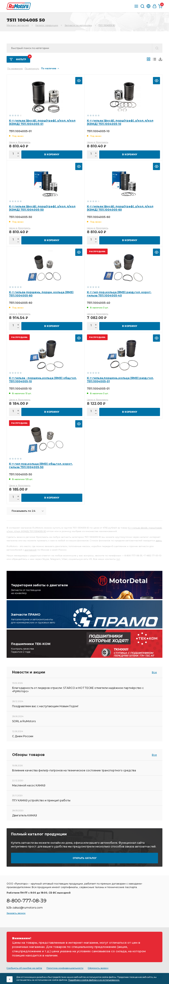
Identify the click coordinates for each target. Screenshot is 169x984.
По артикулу (32, 68)
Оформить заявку (98, 968)
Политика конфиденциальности (64, 968)
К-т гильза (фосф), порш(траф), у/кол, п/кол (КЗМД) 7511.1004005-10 (120, 122)
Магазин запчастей (18, 25)
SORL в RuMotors (24, 721)
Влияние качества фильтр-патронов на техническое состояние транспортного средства (74, 770)
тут (118, 559)
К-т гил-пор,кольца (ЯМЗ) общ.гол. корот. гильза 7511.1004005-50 (41, 465)
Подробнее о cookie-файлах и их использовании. (94, 980)
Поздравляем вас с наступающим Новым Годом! (45, 706)
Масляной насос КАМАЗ (28, 785)
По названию (15, 68)
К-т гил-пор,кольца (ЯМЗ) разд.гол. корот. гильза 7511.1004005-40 (119, 294)
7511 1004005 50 (107, 25)
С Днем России (22, 736)
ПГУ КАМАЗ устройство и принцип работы (41, 800)
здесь (159, 540)
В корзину (51, 154)
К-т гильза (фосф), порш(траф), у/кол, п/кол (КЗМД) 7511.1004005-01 (42, 122)
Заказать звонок (16, 913)
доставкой (31, 549)
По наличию (48, 68)
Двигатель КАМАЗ (24, 815)
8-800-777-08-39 (26, 901)
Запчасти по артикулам (78, 25)
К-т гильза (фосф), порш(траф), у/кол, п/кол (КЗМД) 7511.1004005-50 (42, 208)
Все (154, 672)
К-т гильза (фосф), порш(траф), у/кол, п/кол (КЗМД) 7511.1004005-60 (120, 208)
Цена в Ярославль (19, 142)
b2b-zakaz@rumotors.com (25, 907)
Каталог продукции (46, 25)
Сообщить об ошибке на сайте (24, 968)
